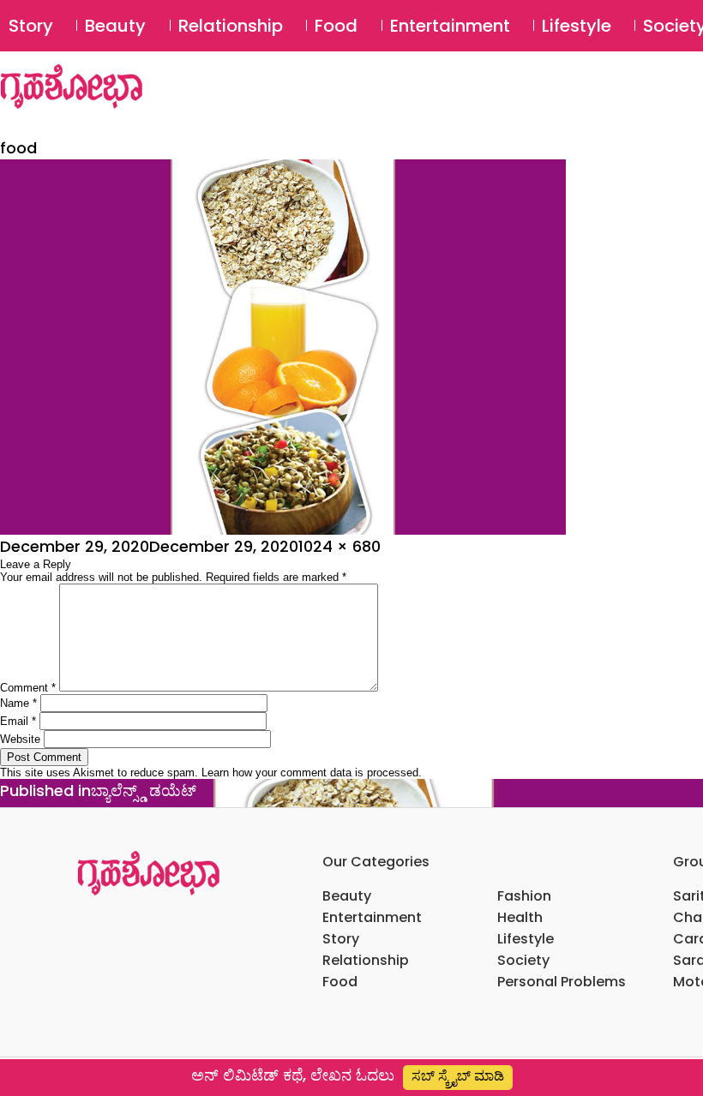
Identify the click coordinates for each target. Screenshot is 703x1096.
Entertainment (450, 26)
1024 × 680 (339, 546)
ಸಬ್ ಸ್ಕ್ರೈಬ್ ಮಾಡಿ (458, 1076)
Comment (28, 687)
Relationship (230, 26)
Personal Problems (561, 981)
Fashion (524, 896)
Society (523, 960)
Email (18, 721)
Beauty (115, 26)
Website (20, 739)
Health (520, 917)
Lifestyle (576, 26)
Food (336, 26)
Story (31, 26)
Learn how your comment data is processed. (311, 772)
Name (18, 703)
